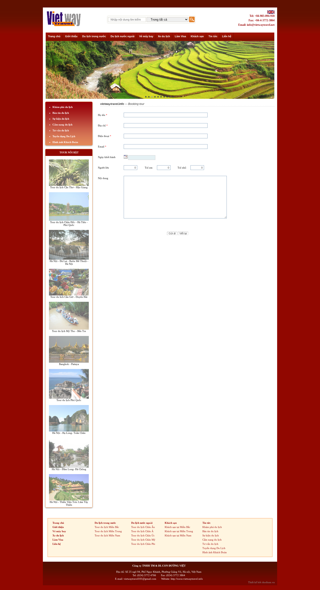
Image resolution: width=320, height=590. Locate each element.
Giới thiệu (58, 527)
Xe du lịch (58, 535)
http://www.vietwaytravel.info (187, 578)
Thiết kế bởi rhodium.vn (261, 582)
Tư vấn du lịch (60, 130)
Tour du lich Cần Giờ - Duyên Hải (68, 296)
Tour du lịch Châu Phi (143, 543)
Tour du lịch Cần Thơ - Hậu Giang (69, 187)
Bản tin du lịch (60, 112)
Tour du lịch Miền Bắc (107, 527)
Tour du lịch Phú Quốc (68, 400)
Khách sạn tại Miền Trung (179, 531)
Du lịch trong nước (105, 522)
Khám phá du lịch (62, 107)
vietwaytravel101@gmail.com (140, 578)
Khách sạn (171, 522)
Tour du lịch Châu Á (142, 531)
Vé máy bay (59, 531)
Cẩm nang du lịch (62, 124)
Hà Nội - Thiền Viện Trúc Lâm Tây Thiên (69, 503)
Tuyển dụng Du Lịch (63, 136)
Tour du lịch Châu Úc (143, 535)
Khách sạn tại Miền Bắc (177, 527)
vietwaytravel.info (112, 104)
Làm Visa (57, 539)
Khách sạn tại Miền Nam (178, 535)
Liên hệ (56, 543)
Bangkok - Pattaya (69, 364)
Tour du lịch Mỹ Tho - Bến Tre (69, 331)
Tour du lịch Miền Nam (107, 535)
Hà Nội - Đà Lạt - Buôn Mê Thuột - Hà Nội (69, 262)
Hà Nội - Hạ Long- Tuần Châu (69, 432)
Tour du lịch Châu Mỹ (143, 539)
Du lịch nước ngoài (142, 522)
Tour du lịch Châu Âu (143, 527)
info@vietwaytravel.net (261, 24)
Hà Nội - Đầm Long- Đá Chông (69, 469)
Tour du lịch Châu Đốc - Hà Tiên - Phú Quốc (69, 223)
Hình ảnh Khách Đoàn (65, 142)
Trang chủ (58, 522)
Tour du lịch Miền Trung (108, 531)
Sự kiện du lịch (60, 118)
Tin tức (206, 522)
